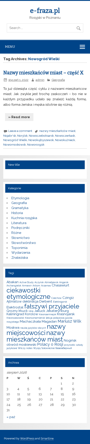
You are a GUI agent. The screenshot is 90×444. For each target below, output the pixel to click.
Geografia (58, 80)
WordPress (27, 438)
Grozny (12, 311)
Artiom (36, 285)
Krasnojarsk (66, 314)
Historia (17, 213)
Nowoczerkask (65, 135)
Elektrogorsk (60, 301)
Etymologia (20, 198)
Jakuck (39, 311)
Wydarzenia (20, 253)
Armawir (27, 285)
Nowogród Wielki (15, 140)
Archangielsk (14, 285)
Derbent (45, 301)
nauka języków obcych (33, 328)
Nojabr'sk (9, 135)
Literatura (18, 223)
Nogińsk (70, 340)
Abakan (13, 282)
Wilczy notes (25, 348)
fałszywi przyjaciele (51, 306)
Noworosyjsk (35, 144)
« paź (11, 417)
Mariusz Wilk (69, 321)
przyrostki (69, 345)
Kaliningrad (15, 314)
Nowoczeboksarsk (41, 135)
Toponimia (19, 248)
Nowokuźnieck (65, 140)
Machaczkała (30, 321)
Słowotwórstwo (23, 243)
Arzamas (46, 285)
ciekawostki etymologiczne (28, 293)
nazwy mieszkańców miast (57, 131)
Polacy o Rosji (50, 344)
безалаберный (63, 348)
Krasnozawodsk (15, 317)
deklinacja (30, 301)
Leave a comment (20, 131)
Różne (16, 233)
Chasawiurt (60, 285)
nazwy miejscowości (36, 330)
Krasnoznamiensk (35, 317)
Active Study (26, 282)
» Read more (19, 117)
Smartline (47, 438)
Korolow (31, 314)
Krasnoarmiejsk (47, 314)
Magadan (49, 321)
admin (40, 80)
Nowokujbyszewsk (41, 140)
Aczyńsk (39, 282)
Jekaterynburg (57, 311)
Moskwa (13, 328)
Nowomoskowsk (14, 144)
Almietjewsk (51, 282)
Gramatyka (19, 208)
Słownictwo (20, 238)
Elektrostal (15, 307)
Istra (31, 311)
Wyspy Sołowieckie (44, 348)
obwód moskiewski (21, 345)
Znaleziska (19, 258)
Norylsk (22, 135)
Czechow (56, 298)
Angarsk (63, 282)
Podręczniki (20, 228)
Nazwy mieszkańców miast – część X (43, 73)
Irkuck (23, 311)
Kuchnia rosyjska (24, 218)
